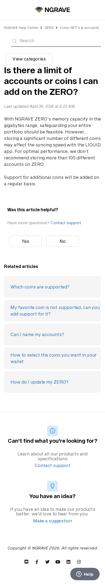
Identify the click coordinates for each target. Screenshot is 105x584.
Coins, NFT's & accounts (79, 27)
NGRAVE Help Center (21, 27)
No (63, 241)
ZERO (49, 27)
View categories (29, 58)
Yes (25, 241)
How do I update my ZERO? (39, 381)
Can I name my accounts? (37, 334)
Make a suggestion (52, 520)
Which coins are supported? (39, 286)
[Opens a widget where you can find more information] (85, 574)
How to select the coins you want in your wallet (53, 358)
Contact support (66, 222)
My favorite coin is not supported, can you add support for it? (55, 310)
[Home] (52, 10)
